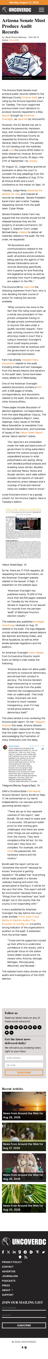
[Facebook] (7, 1027)
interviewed (33, 791)
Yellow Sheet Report (31, 432)
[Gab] (21, 1027)
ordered (22, 232)
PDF (39, 387)
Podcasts (8, 1280)
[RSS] (11, 1033)
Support (8, 1294)
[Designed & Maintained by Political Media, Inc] (22, 1347)
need (10, 851)
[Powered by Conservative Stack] (25, 1347)
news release (36, 652)
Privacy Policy (12, 1262)
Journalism (10, 1276)
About (6, 1290)
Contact (8, 1266)
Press (6, 1285)
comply (33, 160)
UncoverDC (17, 9)
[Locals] (7, 1033)
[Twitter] (11, 1027)
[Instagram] (16, 1027)
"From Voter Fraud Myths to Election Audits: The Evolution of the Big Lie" (20, 920)
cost (11, 150)
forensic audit (30, 97)
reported (23, 119)
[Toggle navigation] (41, 9)
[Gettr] (39, 1027)
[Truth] (35, 1027)
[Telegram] (25, 1027)
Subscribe (24, 1072)
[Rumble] (30, 1027)
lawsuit (6, 115)
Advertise (8, 1271)
